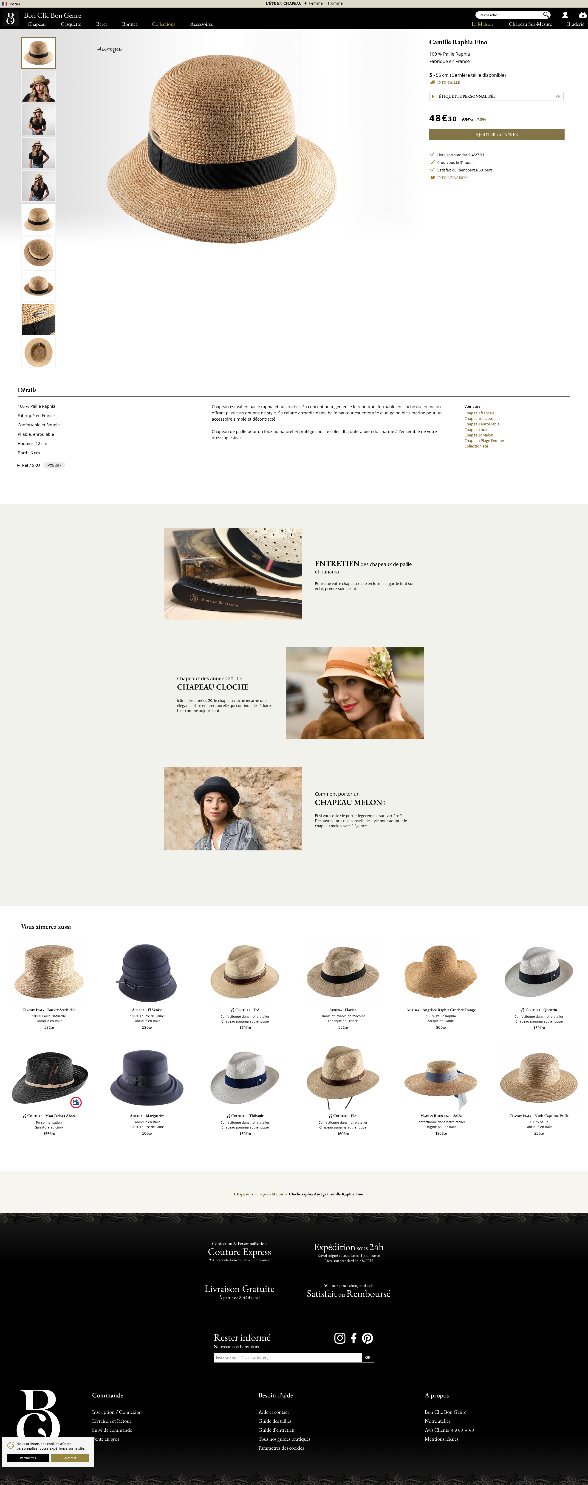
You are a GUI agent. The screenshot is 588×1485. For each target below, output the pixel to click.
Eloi (345, 1115)
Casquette (71, 23)
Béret (101, 23)
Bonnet (129, 23)
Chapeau (37, 23)
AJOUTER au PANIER (496, 134)
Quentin (541, 1009)
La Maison (482, 23)
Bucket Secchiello (49, 1009)
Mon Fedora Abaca (51, 1115)
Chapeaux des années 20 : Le (212, 684)
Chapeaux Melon (478, 435)
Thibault (247, 1115)
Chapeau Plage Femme (484, 440)
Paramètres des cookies (281, 1447)
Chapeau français (479, 413)
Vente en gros (105, 1438)
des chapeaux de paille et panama (363, 567)
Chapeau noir (476, 429)
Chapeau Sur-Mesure (530, 23)
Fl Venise (147, 1009)
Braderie (575, 23)
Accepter (70, 1458)
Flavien (343, 1009)
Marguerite (147, 1115)
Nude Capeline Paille (538, 1115)
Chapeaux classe (478, 418)
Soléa (441, 1115)
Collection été (476, 446)
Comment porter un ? (350, 799)
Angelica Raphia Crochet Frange (440, 1009)
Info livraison (452, 177)
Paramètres (28, 1458)
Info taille (448, 82)
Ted (247, 1009)
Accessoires (201, 23)
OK (368, 1358)
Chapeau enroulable (482, 424)
